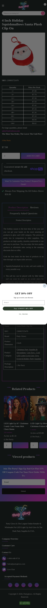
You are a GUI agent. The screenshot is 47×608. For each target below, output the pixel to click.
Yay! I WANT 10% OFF (23, 308)
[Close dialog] (44, 285)
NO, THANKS (23, 314)
